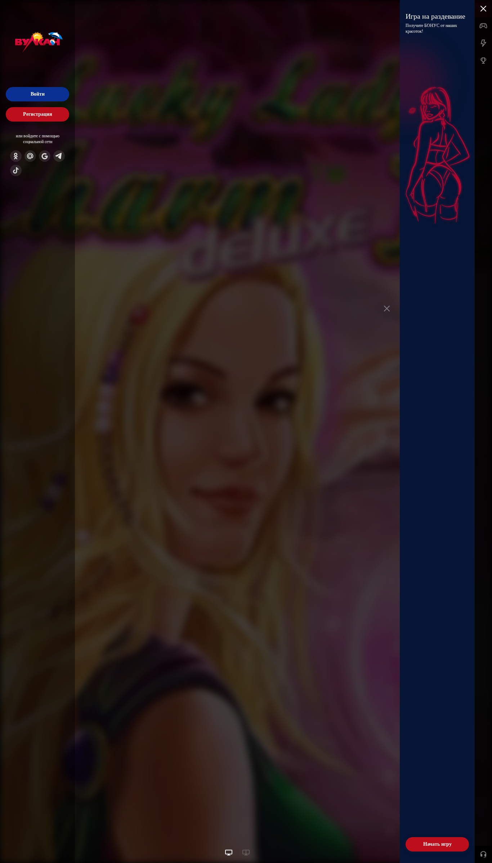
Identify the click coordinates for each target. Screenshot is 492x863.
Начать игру (437, 844)
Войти (38, 94)
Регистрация (37, 114)
